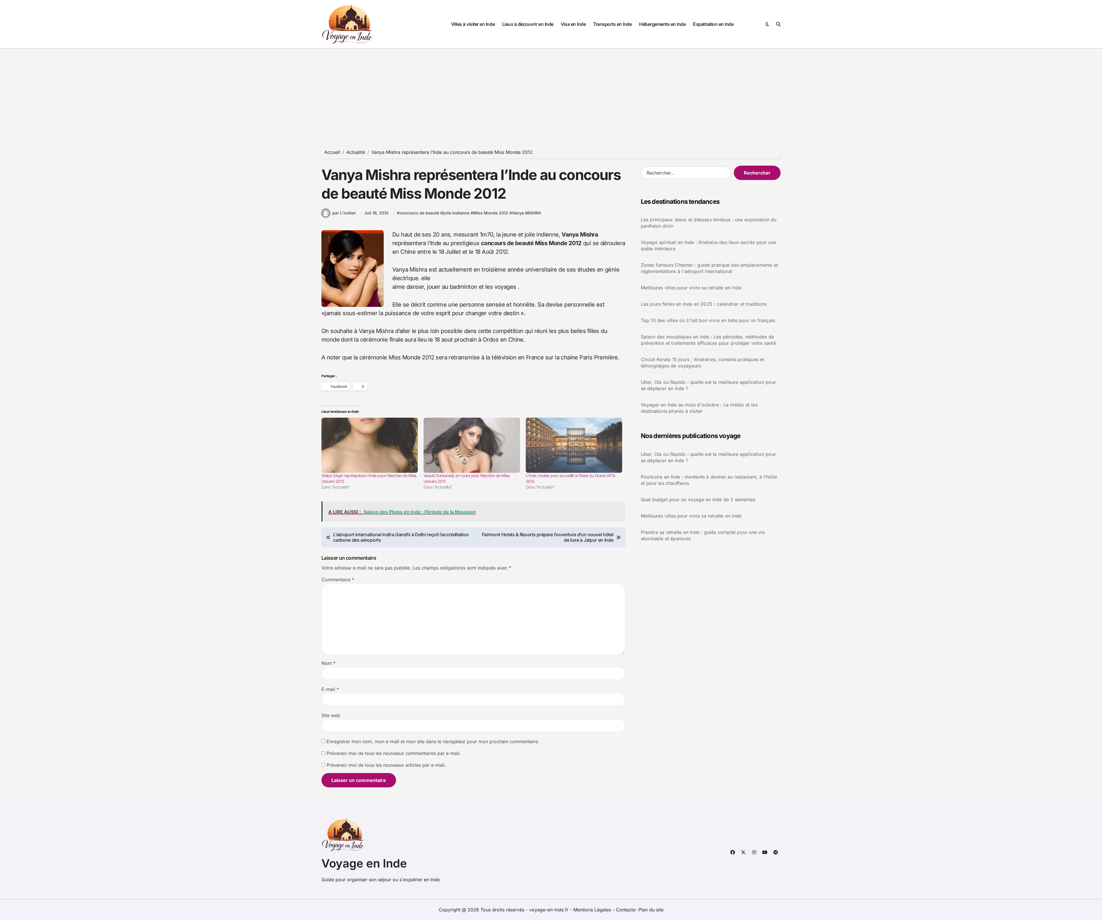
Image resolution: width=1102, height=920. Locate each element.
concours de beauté (419, 212)
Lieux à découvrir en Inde (528, 24)
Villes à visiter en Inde (473, 24)
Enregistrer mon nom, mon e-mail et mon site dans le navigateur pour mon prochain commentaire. (433, 741)
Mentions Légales (592, 910)
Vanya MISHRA (526, 212)
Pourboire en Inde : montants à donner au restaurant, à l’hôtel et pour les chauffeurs (709, 480)
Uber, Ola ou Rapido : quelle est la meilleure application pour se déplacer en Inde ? (708, 385)
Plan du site (651, 910)
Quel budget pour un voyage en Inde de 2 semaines (698, 499)
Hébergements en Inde (662, 24)
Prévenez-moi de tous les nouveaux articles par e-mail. (386, 765)
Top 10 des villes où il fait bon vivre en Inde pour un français (708, 320)
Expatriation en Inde (713, 24)
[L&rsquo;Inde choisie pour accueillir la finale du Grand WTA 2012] (574, 445)
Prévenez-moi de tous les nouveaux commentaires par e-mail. (394, 753)
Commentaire (337, 579)
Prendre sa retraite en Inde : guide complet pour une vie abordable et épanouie (703, 535)
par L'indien (344, 212)
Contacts (625, 910)
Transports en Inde (612, 24)
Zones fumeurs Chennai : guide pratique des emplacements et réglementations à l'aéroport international (709, 268)
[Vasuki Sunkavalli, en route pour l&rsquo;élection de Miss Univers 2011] (472, 445)
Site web (330, 715)
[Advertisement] (551, 91)
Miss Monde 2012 (490, 212)
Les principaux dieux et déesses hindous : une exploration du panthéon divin (709, 223)
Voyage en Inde (364, 863)
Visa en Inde (573, 24)
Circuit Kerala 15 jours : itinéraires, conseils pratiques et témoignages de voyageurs (702, 363)
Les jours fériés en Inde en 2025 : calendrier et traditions (704, 304)
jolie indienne (456, 212)
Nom (328, 663)
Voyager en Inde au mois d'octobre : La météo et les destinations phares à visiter (699, 408)
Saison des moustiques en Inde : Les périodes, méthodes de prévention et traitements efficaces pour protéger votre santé (708, 340)
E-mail (330, 689)
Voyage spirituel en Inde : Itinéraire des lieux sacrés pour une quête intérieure (708, 245)
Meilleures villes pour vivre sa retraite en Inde (691, 287)
